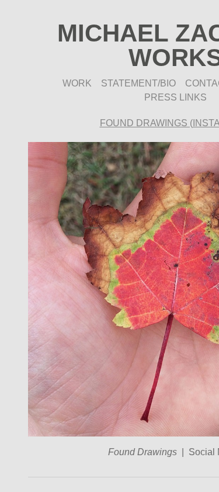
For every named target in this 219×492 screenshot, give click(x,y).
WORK (77, 83)
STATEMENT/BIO (138, 83)
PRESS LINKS (175, 97)
